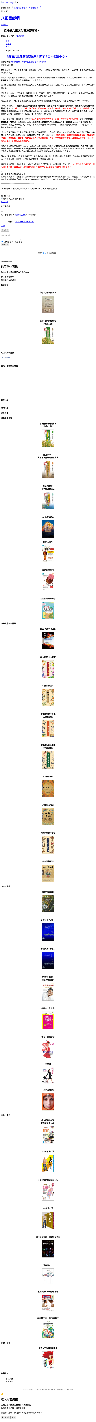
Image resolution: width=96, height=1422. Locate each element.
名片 (7, 47)
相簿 (7, 41)
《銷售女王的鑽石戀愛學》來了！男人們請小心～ (36, 56)
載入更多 (5, 230)
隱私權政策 (61, 1389)
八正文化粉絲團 (5, 357)
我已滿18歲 (6, 1417)
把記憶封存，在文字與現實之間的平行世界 (28, 62)
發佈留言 (5, 244)
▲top (3, 226)
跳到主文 (4, 25)
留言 (23, 215)
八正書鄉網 (10, 18)
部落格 (8, 44)
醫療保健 (20, 36)
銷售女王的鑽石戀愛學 (24, 222)
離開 (13, 1417)
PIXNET (30, 1389)
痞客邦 (18, 215)
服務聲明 (70, 1389)
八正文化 (4, 202)
